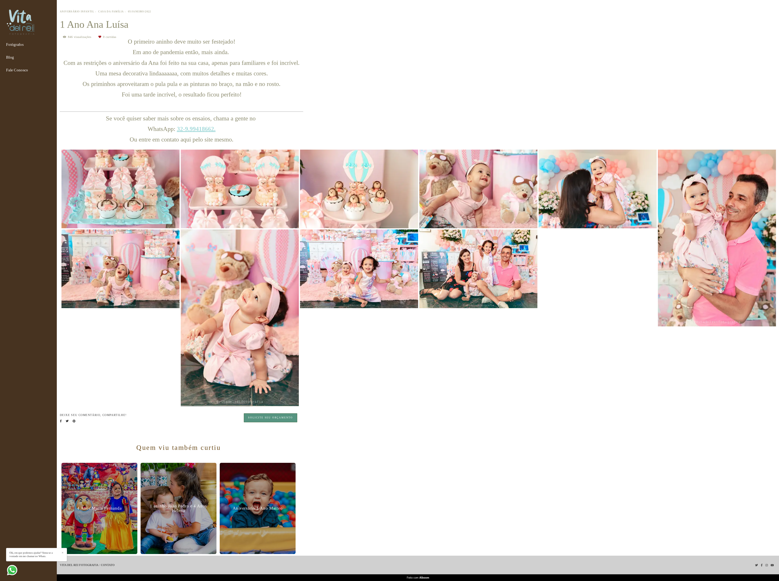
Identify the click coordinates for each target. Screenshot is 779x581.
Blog (10, 57)
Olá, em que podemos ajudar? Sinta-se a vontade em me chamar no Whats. (31, 554)
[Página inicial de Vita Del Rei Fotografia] (22, 22)
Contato (108, 565)
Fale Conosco (17, 70)
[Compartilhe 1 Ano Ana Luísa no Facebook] (61, 421)
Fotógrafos (15, 44)
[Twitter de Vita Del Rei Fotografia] (756, 565)
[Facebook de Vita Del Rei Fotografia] (762, 565)
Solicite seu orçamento (270, 417)
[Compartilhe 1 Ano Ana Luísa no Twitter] (67, 421)
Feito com (418, 577)
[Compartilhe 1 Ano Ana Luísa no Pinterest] (74, 421)
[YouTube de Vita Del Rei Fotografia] (772, 565)
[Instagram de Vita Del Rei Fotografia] (766, 565)
